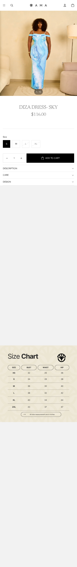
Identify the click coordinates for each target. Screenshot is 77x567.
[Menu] (4, 5)
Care (6, 175)
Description (10, 168)
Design (7, 181)
